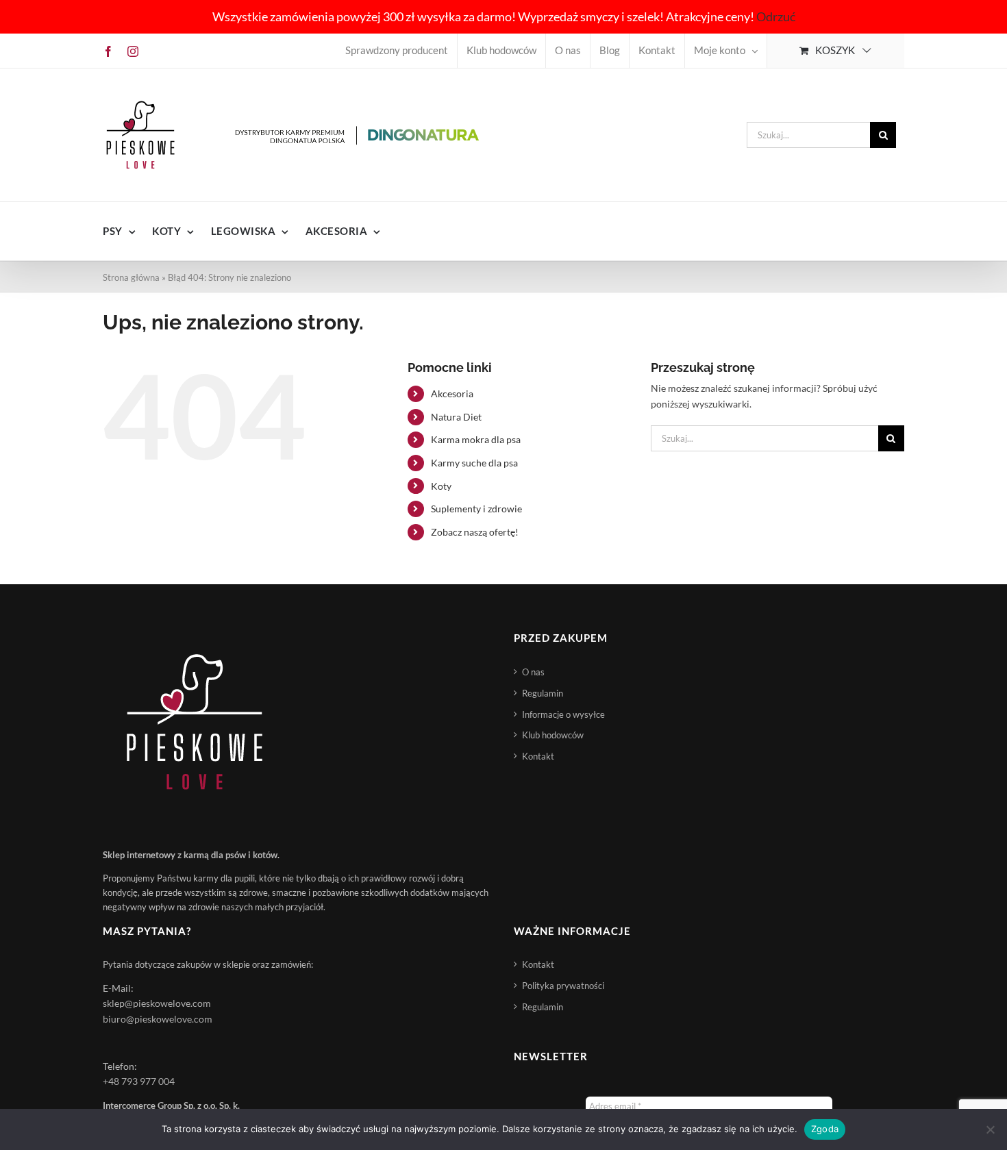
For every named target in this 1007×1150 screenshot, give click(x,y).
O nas (533, 671)
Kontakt (538, 756)
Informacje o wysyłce (563, 714)
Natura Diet (456, 417)
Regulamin (542, 693)
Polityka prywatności (563, 985)
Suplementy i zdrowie (476, 508)
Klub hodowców (553, 734)
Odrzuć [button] (775, 16)
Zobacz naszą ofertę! (475, 532)
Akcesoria (452, 393)
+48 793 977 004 (139, 1081)
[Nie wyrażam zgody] (990, 1129)
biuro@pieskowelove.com (157, 1019)
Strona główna (131, 277)
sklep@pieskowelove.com (157, 1003)
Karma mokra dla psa (476, 439)
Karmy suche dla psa (474, 462)
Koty (441, 486)
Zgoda (824, 1128)
